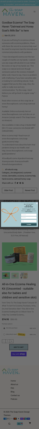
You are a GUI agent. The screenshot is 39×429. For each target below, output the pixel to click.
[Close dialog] (37, 203)
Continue (29, 224)
